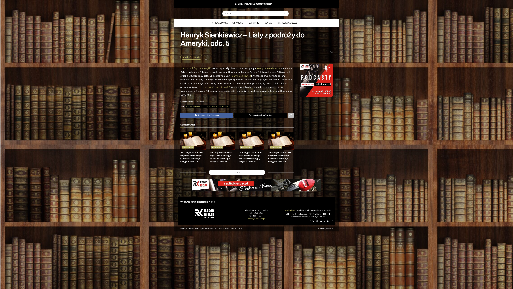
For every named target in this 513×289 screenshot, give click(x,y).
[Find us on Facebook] (309, 221)
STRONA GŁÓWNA (220, 23)
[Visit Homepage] (255, 4)
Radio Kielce (290, 210)
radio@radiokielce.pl (256, 218)
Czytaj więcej (236, 172)
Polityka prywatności (325, 228)
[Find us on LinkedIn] (328, 221)
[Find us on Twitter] (313, 221)
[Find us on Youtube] (321, 221)
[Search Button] (286, 13)
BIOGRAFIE (254, 23)
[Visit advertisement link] (316, 80)
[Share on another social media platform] (291, 115)
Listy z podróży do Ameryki (217, 106)
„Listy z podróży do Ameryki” (195, 68)
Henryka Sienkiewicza (268, 68)
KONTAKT (269, 23)
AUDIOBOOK (187, 147)
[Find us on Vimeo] (324, 221)
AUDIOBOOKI (237, 23)
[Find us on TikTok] (332, 221)
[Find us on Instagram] (317, 221)
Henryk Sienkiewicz (240, 75)
